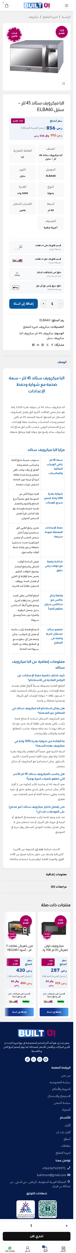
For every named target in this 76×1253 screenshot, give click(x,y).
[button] (54, 1012)
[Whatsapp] (33, 1059)
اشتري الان (36, 1236)
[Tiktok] (27, 1059)
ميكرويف (33, 17)
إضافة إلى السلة (23, 303)
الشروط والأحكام (61, 1089)
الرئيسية (66, 17)
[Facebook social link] (52, 345)
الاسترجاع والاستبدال (59, 1096)
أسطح (67, 1139)
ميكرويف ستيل (55, 338)
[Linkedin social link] (38, 345)
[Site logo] (37, 5)
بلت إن (39, 849)
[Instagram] (39, 1059)
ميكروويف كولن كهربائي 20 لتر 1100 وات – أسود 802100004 (54, 950)
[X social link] (47, 345)
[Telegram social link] (33, 345)
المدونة (66, 1110)
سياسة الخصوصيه (60, 1082)
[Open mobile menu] (66, 5)
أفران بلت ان (63, 1132)
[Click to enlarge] (63, 83)
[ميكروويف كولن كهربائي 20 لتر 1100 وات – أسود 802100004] (54, 927)
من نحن (65, 1076)
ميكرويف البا (27, 333)
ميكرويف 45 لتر (44, 333)
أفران (67, 1125)
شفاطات (65, 1146)
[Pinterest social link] (42, 345)
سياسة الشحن (62, 1103)
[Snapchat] (45, 1059)
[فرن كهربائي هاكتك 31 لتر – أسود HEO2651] (19, 927)
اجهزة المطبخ (50, 17)
